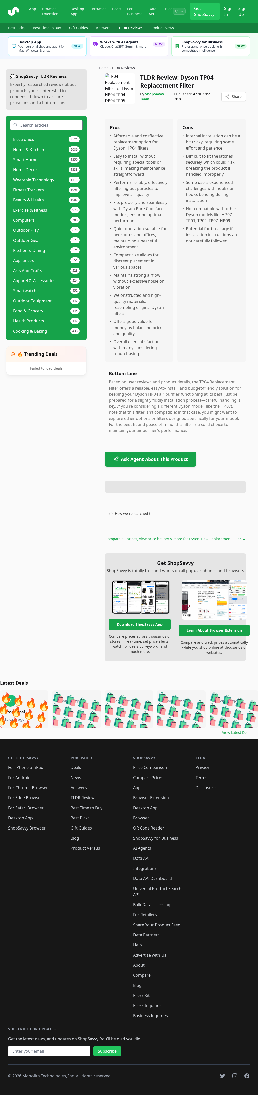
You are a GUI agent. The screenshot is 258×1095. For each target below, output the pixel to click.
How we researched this (135, 513)
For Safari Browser (26, 808)
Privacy (202, 767)
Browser (99, 8)
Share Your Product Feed (156, 925)
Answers (103, 27)
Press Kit (141, 995)
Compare (142, 975)
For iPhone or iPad (25, 767)
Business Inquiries (150, 1015)
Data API (152, 11)
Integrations (145, 868)
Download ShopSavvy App (140, 624)
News (76, 777)
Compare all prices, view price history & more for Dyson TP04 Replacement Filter (175, 538)
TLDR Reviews (130, 27)
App (32, 8)
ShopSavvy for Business (155, 838)
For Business (134, 11)
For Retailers (145, 915)
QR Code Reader (148, 828)
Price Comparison (150, 767)
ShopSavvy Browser (27, 828)
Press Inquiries (147, 1005)
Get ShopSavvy (204, 11)
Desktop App (77, 11)
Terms (201, 777)
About (139, 965)
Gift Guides (78, 27)
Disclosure (206, 787)
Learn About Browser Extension (214, 630)
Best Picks (16, 27)
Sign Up (242, 11)
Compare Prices (148, 777)
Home (104, 67)
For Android (19, 777)
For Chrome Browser (28, 787)
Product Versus (85, 848)
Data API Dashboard (152, 878)
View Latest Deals (239, 732)
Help (137, 945)
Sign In (228, 11)
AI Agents (142, 848)
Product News (162, 27)
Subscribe (107, 1051)
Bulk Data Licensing (151, 904)
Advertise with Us (149, 955)
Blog (169, 8)
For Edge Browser (25, 798)
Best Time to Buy (47, 27)
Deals (116, 8)
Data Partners (146, 935)
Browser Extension (50, 11)
